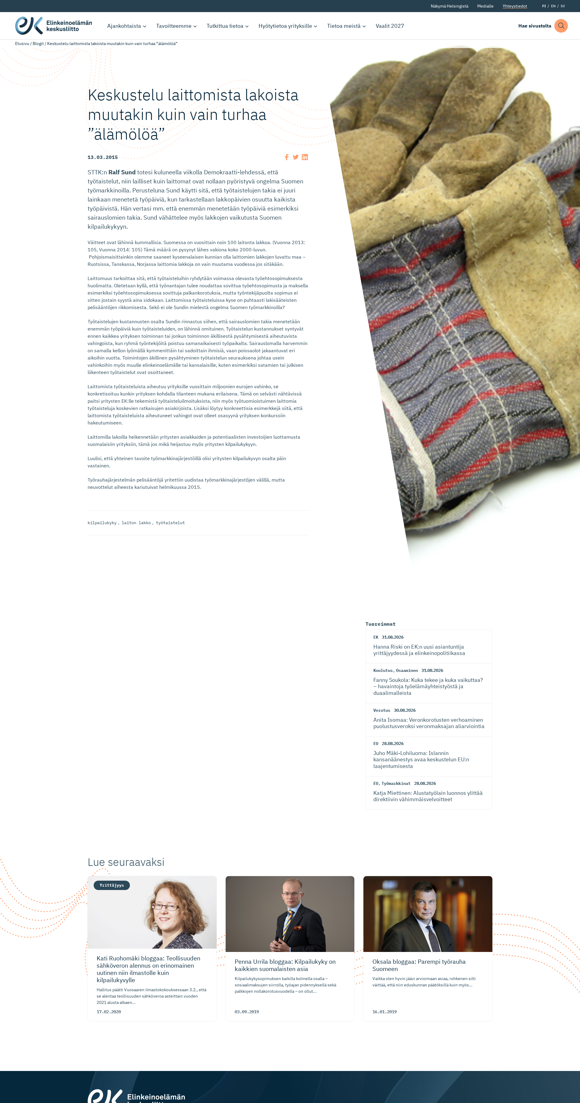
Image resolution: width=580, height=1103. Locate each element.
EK (375, 637)
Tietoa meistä (344, 25)
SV (563, 6)
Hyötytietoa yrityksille (285, 25)
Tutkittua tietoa (225, 25)
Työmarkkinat (396, 783)
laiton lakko (136, 522)
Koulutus (383, 670)
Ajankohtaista (124, 25)
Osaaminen (407, 670)
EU (375, 743)
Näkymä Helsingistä (449, 6)
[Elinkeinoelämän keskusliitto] (136, 1100)
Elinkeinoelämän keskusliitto (54, 26)
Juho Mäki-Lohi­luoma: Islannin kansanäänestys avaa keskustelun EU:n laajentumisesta (421, 759)
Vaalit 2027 (390, 25)
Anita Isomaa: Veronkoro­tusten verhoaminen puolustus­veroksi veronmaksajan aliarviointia (429, 723)
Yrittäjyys (112, 885)
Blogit (38, 43)
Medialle (485, 6)
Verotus (381, 710)
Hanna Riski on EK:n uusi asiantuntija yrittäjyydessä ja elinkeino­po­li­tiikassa (419, 650)
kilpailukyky (102, 522)
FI (544, 6)
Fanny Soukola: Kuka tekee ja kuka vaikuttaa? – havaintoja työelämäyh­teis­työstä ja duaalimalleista (428, 686)
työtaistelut (170, 522)
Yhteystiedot (515, 6)
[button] (561, 26)
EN (553, 6)
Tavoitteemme (174, 25)
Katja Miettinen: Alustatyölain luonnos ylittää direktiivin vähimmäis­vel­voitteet (428, 796)
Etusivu (22, 43)
